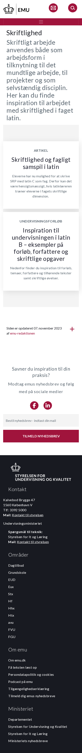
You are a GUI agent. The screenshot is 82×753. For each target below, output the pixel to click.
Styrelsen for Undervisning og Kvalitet (37, 726)
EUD (12, 580)
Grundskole (17, 572)
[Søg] (72, 8)
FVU (11, 629)
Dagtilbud (16, 565)
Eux (11, 587)
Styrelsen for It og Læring (28, 734)
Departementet (20, 719)
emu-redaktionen (22, 333)
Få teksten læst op (22, 667)
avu (11, 622)
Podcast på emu (20, 682)
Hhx (11, 608)
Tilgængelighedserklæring (28, 689)
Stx (10, 594)
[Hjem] (16, 8)
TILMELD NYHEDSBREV (41, 436)
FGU (12, 637)
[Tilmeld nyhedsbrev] (53, 8)
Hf (10, 601)
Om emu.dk (17, 660)
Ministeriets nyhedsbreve (28, 741)
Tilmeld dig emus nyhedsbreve (31, 696)
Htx (11, 615)
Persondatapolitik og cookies (31, 674)
